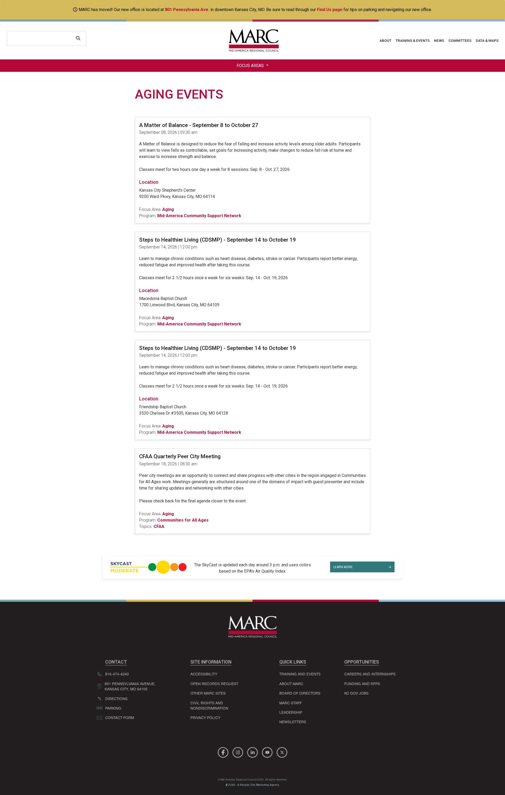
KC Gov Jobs (356, 693)
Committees (460, 40)
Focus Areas (251, 65)
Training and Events (300, 673)
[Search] (78, 38)
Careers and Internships (370, 673)
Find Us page (329, 9)
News (439, 40)
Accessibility (203, 673)
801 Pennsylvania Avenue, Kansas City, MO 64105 (130, 686)
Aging (168, 209)
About (385, 40)
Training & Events (413, 40)
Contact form (119, 717)
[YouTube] (268, 751)
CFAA (159, 526)
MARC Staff (290, 702)
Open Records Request (214, 683)
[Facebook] (223, 751)
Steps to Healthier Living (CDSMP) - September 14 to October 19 (217, 240)
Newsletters (292, 721)
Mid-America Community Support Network (199, 215)
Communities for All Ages (183, 520)
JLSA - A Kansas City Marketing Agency (253, 785)
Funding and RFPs (362, 683)
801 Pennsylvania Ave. (187, 9)
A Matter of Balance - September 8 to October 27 (198, 125)
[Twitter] (282, 751)
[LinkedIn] (253, 751)
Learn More (343, 567)
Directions (116, 698)
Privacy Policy (205, 717)
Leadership (290, 712)
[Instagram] (238, 751)
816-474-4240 (117, 673)
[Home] (252, 40)
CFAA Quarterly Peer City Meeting (180, 456)
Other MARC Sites (208, 693)
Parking (113, 708)
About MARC (291, 683)
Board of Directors (299, 693)
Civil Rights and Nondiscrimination (209, 705)
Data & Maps (487, 40)
